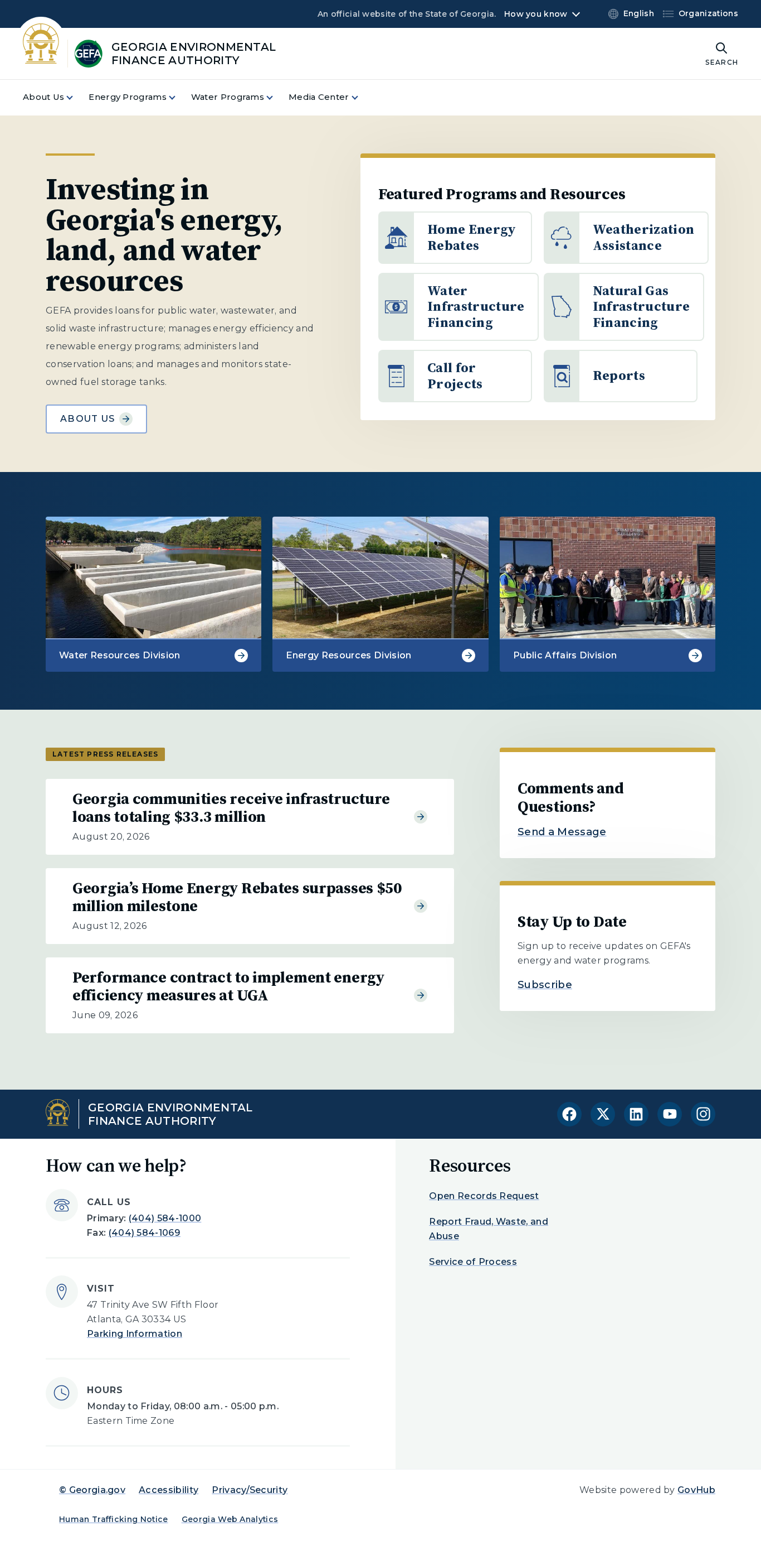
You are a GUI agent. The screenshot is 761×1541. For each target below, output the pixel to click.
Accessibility (168, 1490)
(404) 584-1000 (165, 1218)
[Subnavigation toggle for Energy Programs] (179, 97)
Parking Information (134, 1333)
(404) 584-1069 (145, 1232)
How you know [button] (535, 13)
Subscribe (545, 985)
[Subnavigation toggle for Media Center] (361, 97)
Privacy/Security (249, 1490)
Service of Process (473, 1261)
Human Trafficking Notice (113, 1519)
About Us (87, 418)
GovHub (696, 1490)
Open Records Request (484, 1196)
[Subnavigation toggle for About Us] (76, 97)
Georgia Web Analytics (230, 1519)
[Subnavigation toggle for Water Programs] (276, 97)
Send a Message (562, 832)
